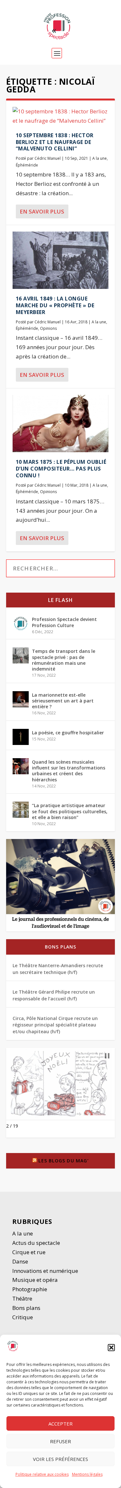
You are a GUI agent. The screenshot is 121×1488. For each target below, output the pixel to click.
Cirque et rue (28, 1252)
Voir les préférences (60, 1459)
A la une (99, 158)
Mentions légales (87, 1474)
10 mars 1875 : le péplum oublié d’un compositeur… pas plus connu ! (61, 468)
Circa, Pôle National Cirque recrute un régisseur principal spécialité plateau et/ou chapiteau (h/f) (55, 1025)
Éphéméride (27, 165)
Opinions (48, 328)
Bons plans (60, 947)
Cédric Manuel (48, 158)
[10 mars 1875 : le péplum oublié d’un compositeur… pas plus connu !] (61, 423)
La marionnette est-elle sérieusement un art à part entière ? (63, 701)
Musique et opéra (35, 1279)
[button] (111, 1347)
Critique (23, 1317)
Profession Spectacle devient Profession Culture (64, 622)
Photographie (29, 1289)
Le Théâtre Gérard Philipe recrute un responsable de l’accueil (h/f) (54, 995)
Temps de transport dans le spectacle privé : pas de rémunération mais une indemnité (63, 660)
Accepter (60, 1423)
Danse (20, 1261)
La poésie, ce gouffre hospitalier (68, 733)
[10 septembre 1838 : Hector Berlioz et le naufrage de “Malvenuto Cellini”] (61, 116)
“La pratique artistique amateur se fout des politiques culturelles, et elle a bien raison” (69, 811)
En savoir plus (42, 211)
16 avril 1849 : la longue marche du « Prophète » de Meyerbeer (55, 305)
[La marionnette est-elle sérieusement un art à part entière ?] (21, 699)
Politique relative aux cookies (42, 1474)
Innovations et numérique (45, 1270)
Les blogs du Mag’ (63, 1161)
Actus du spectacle (36, 1242)
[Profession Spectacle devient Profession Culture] (21, 623)
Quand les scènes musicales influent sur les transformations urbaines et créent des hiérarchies (68, 771)
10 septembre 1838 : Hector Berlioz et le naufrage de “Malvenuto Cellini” (55, 142)
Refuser (60, 1441)
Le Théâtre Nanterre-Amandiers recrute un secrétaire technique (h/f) (58, 968)
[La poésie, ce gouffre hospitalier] (21, 737)
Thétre (23, 1298)
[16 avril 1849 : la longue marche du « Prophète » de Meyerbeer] (61, 260)
